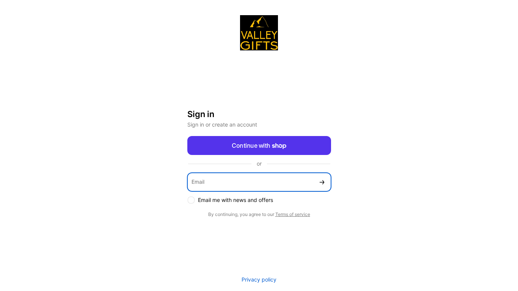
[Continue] (322, 182)
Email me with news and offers (235, 200)
